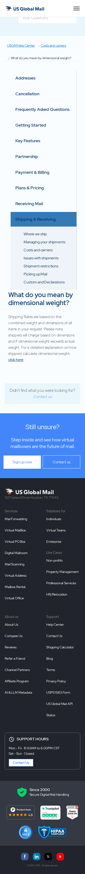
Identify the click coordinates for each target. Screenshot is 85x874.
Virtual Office (14, 598)
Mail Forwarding (16, 519)
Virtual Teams (56, 530)
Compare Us (13, 636)
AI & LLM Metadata (18, 692)
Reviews (11, 647)
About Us (11, 624)
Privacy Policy (56, 681)
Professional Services (61, 583)
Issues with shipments (41, 258)
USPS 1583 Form (58, 692)
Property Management (62, 572)
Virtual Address (15, 575)
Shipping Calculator (60, 647)
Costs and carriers (53, 45)
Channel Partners (17, 670)
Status (50, 715)
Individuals (53, 519)
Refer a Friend (15, 658)
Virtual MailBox (15, 530)
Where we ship (35, 234)
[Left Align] (76, 8)
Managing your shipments (44, 242)
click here (15, 359)
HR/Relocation (56, 594)
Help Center (55, 624)
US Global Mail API (59, 704)
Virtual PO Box (15, 541)
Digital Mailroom (16, 553)
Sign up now (22, 462)
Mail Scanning (14, 564)
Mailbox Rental (15, 587)
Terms (50, 670)
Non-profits (54, 560)
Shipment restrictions (41, 266)
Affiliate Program (17, 681)
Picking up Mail (35, 274)
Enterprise (53, 541)
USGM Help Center (21, 45)
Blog (49, 658)
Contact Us (54, 636)
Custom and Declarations (44, 282)
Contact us (42, 396)
